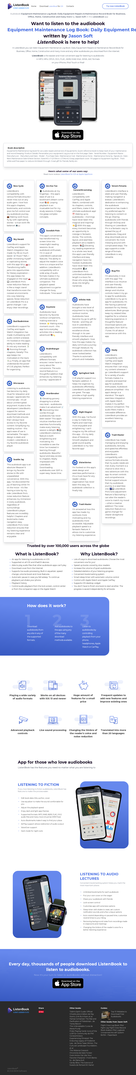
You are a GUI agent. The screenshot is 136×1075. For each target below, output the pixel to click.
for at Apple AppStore (76, 174)
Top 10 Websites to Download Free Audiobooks (119, 1014)
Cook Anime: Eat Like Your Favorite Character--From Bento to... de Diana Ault (83, 1057)
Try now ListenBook (115, 6)
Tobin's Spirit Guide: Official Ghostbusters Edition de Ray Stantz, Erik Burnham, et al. (82, 1014)
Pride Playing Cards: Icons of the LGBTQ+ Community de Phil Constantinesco (83, 1033)
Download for (51, 6)
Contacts (70, 6)
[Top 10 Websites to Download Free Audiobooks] (106, 1016)
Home (33, 6)
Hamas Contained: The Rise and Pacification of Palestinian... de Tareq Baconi (83, 1021)
